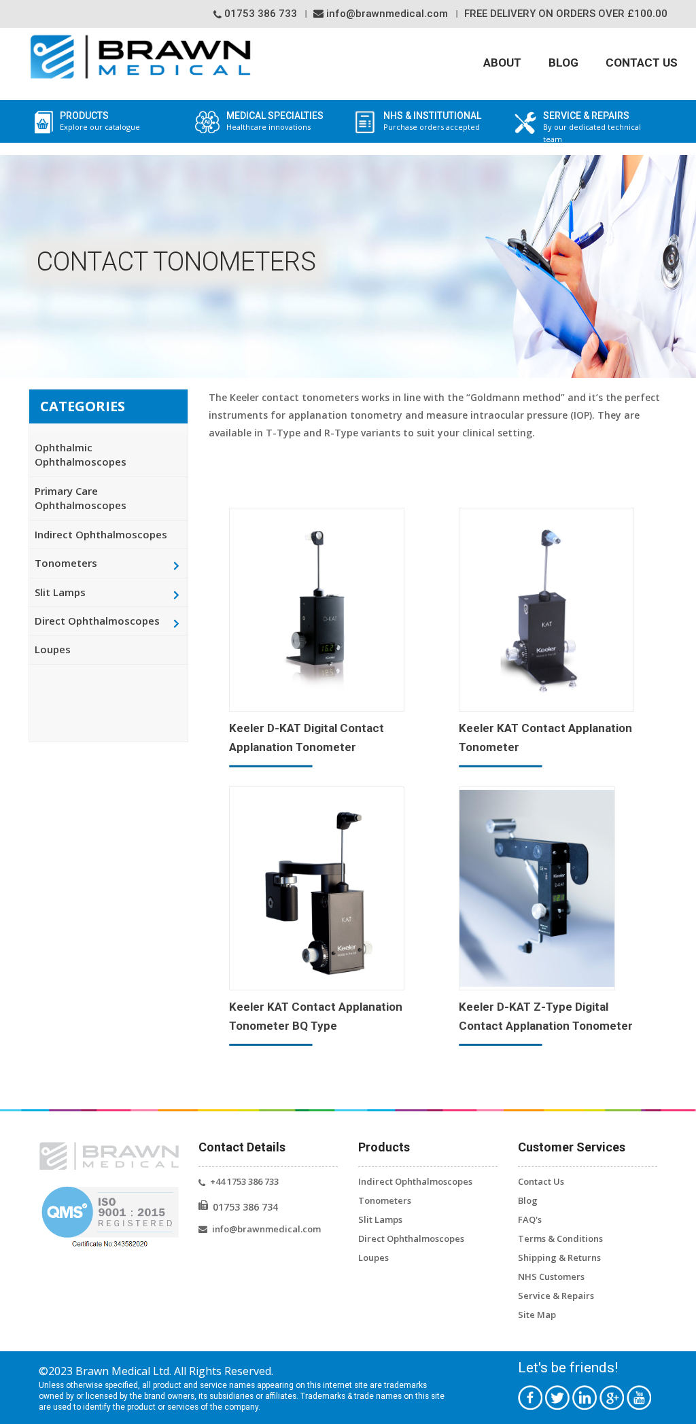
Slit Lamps (60, 592)
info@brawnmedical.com (386, 13)
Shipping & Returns (559, 1257)
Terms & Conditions (560, 1238)
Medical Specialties (275, 121)
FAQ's (530, 1219)
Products (100, 121)
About (502, 62)
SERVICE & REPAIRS (592, 127)
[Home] (140, 57)
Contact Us (642, 62)
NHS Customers (551, 1276)
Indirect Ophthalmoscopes (101, 534)
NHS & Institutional (432, 121)
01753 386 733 (259, 13)
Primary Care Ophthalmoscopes (80, 498)
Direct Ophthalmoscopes (97, 620)
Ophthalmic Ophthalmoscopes (80, 454)
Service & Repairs (556, 1295)
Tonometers (66, 563)
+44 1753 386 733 (244, 1181)
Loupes (53, 649)
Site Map (537, 1314)
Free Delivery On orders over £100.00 (565, 13)
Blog (563, 62)
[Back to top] (669, 1395)
